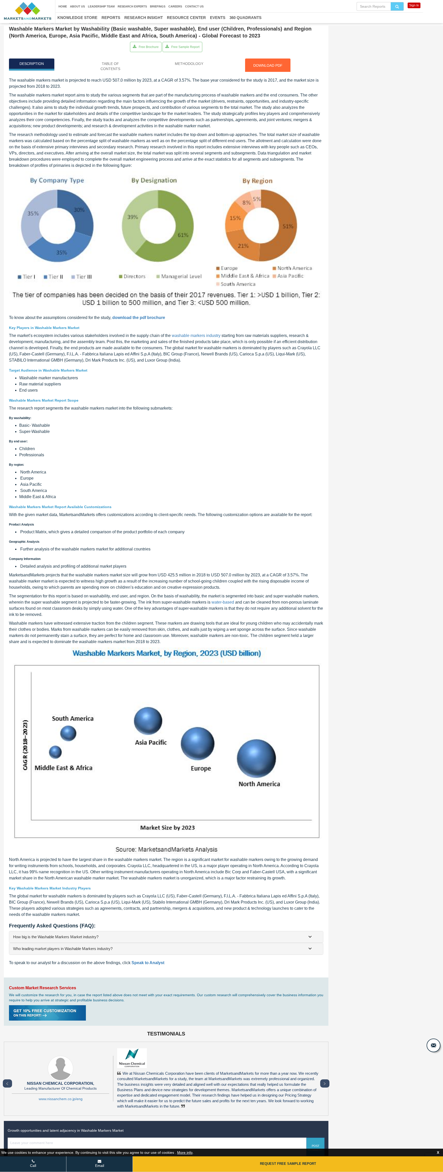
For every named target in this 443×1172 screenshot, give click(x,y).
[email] (433, 1045)
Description (31, 64)
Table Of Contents (110, 66)
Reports (111, 17)
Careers (175, 6)
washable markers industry (196, 335)
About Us (77, 6)
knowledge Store (77, 17)
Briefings (157, 6)
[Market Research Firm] (27, 11)
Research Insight (143, 17)
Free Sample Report (184, 47)
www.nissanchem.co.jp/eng (61, 1099)
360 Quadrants (245, 17)
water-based (223, 602)
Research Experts (132, 6)
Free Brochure (148, 47)
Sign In (414, 5)
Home (62, 6)
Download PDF (268, 65)
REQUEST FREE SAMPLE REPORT (288, 1164)
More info (185, 1152)
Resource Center (186, 17)
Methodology (189, 64)
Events (217, 17)
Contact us (194, 6)
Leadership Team (101, 6)
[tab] (166, 937)
